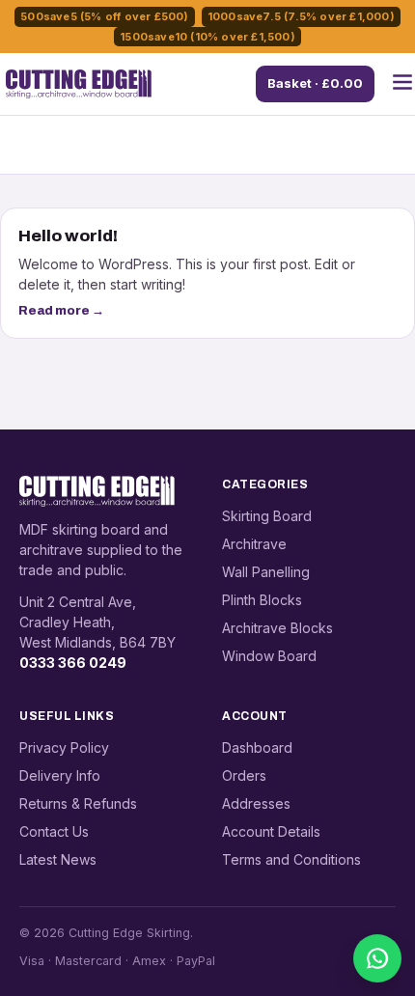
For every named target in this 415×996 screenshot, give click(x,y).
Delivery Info (59, 775)
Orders (244, 775)
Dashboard (257, 747)
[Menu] (402, 83)
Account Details (271, 831)
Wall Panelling (266, 572)
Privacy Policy (64, 747)
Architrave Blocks (277, 628)
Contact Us (54, 831)
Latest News (58, 859)
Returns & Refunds (78, 803)
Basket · (315, 83)
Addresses (256, 803)
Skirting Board (267, 516)
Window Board (269, 656)
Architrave (254, 544)
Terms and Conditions (291, 859)
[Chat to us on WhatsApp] (377, 958)
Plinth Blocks (262, 600)
